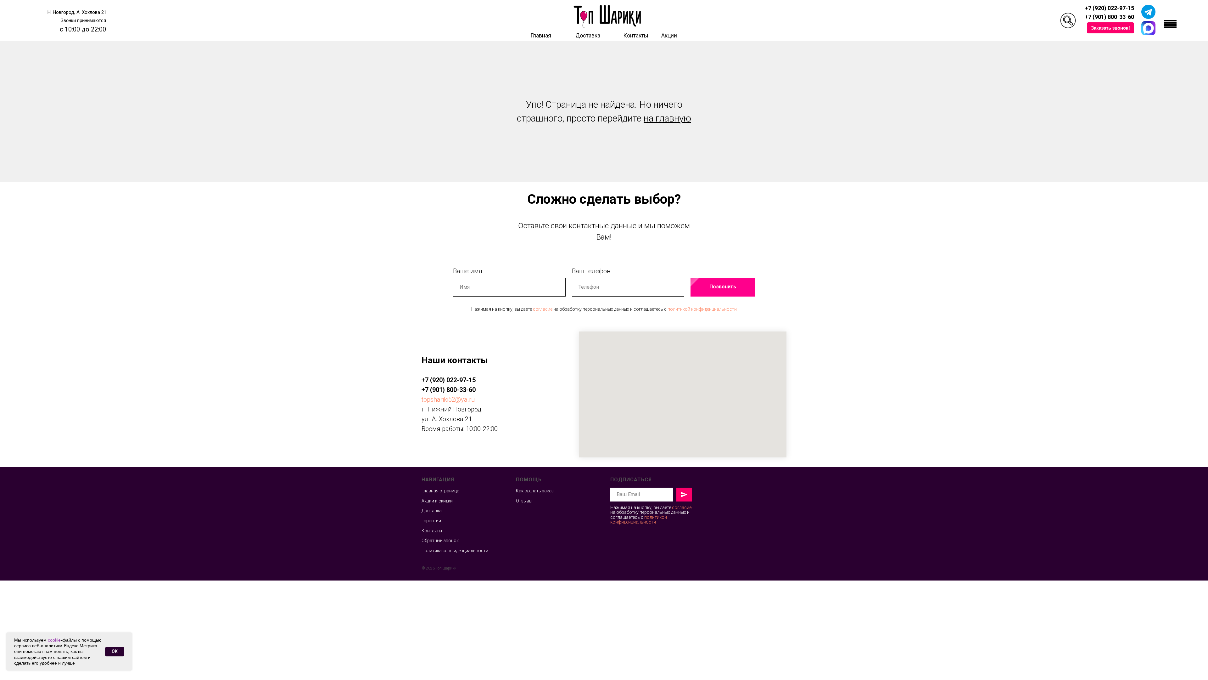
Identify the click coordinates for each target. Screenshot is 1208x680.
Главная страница (440, 490)
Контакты (635, 35)
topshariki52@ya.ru (448, 399)
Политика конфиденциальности (455, 550)
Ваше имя (467, 271)
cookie (54, 640)
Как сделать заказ (535, 490)
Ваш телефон (591, 271)
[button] (1110, 27)
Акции (669, 35)
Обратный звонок (440, 540)
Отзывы (524, 500)
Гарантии (431, 520)
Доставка (587, 35)
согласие (542, 309)
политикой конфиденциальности (702, 309)
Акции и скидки (437, 500)
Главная (540, 35)
